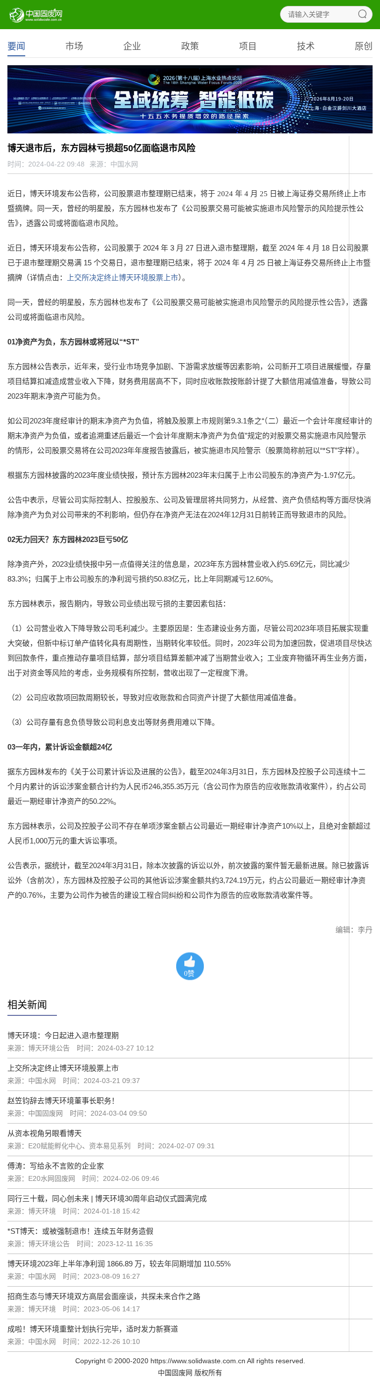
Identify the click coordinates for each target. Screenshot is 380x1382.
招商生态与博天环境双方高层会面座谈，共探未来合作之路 (103, 1296)
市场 (74, 46)
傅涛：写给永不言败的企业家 (55, 1166)
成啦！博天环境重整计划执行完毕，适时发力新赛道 (92, 1329)
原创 (364, 46)
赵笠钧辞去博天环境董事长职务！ (63, 1100)
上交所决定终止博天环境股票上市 (122, 277)
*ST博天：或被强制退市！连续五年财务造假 (80, 1231)
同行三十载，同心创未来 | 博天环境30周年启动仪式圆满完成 (107, 1198)
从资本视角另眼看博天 (44, 1133)
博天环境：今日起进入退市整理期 (63, 1035)
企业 (132, 46)
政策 (190, 46)
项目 (248, 46)
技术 (306, 46)
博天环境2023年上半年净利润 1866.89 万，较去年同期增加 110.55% (119, 1263)
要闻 (16, 46)
